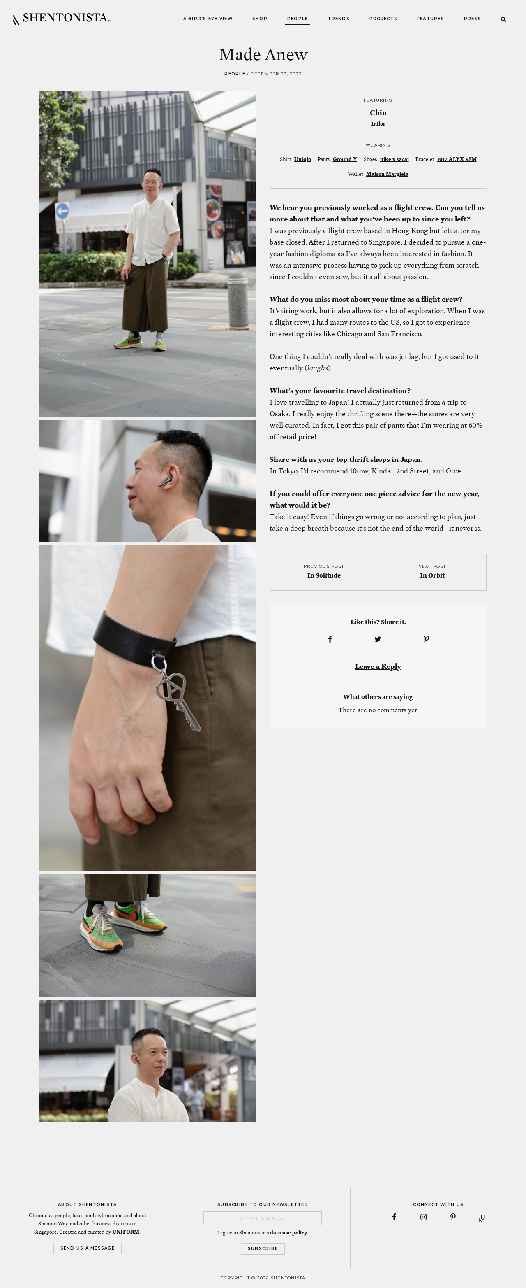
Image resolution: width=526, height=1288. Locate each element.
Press (472, 18)
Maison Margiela (387, 174)
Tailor (378, 124)
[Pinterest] (453, 1217)
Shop (260, 18)
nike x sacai (394, 159)
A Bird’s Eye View (208, 18)
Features (430, 18)
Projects (383, 18)
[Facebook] (394, 1217)
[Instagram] (424, 1217)
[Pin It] (426, 639)
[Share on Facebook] (330, 639)
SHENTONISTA (62, 19)
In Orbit (432, 575)
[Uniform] (483, 1217)
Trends (339, 18)
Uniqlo (302, 159)
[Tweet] (378, 639)
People (297, 18)
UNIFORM (125, 1232)
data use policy (288, 1233)
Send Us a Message (87, 1248)
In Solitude (324, 575)
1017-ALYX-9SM (457, 159)
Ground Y (345, 159)
